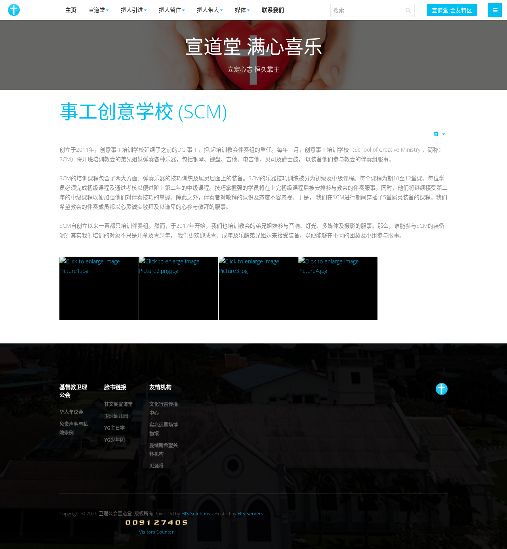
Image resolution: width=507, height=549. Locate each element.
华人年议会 (71, 412)
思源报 (156, 466)
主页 (70, 9)
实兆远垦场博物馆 (163, 429)
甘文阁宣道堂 (118, 404)
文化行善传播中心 (163, 408)
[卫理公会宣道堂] (14, 10)
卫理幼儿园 (116, 416)
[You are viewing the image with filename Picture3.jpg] (258, 288)
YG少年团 (114, 440)
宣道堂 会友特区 (452, 10)
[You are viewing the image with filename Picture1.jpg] (99, 288)
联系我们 (273, 9)
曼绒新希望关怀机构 (163, 450)
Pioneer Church (442, 389)
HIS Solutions (195, 513)
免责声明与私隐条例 (73, 428)
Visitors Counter (156, 531)
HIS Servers (250, 513)
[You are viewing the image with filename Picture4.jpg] (337, 288)
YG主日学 (114, 428)
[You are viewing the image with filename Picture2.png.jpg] (178, 288)
